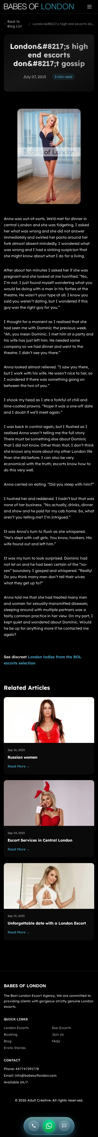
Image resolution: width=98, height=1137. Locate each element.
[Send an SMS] (64, 1126)
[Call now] (34, 1126)
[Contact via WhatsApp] (49, 1126)
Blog (7, 1041)
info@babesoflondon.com (36, 1075)
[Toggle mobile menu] (89, 6)
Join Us (58, 1034)
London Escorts (16, 1028)
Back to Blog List (14, 23)
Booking (10, 1034)
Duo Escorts (61, 1028)
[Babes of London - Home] (41, 6)
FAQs (56, 1041)
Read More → (19, 766)
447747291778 (27, 1069)
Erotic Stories (15, 1048)
